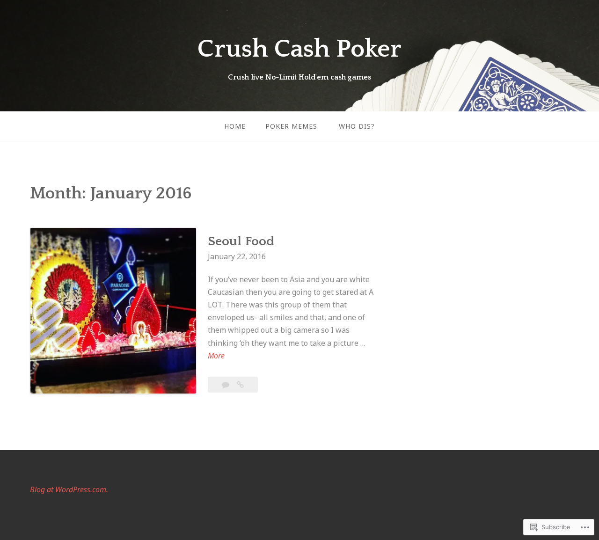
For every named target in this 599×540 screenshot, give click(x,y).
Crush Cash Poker (299, 49)
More (216, 356)
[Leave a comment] (226, 384)
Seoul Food (241, 241)
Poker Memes (291, 126)
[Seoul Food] (240, 384)
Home (235, 126)
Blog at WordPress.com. (69, 489)
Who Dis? (357, 126)
